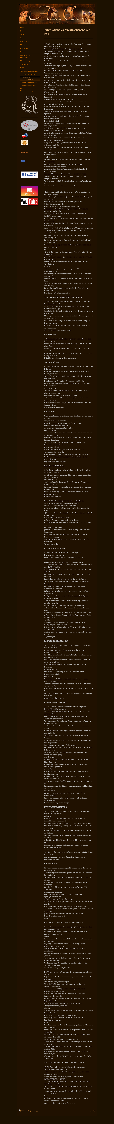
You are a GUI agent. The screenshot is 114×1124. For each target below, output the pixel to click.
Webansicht (92, 1111)
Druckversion (23, 1110)
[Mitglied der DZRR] (24, 142)
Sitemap (29, 1110)
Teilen (23, 161)
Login (94, 1110)
